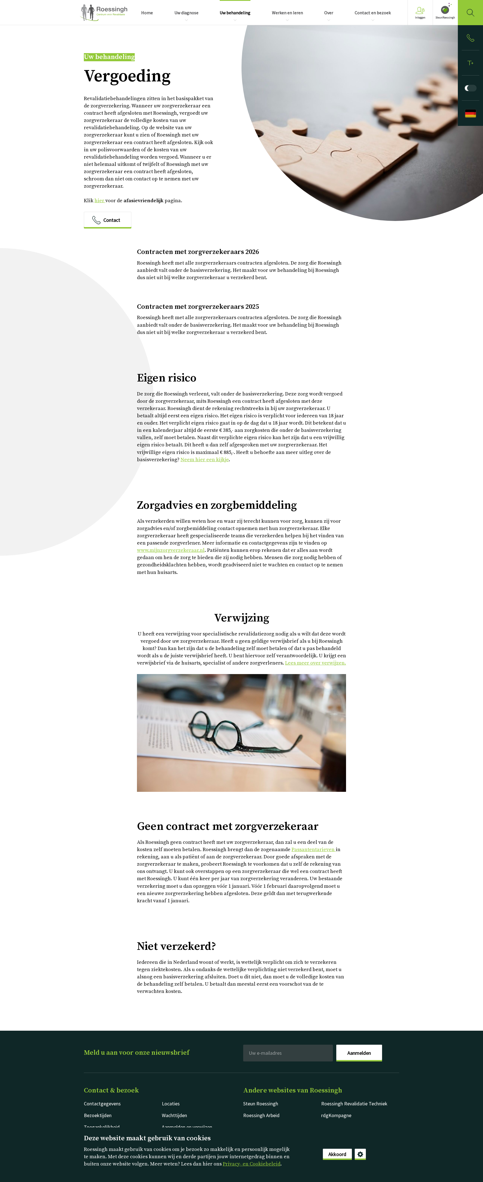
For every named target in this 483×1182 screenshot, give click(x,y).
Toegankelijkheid (102, 1127)
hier (99, 200)
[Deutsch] (470, 113)
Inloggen (420, 17)
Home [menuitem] (147, 12)
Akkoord (337, 1154)
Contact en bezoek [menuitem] (373, 12)
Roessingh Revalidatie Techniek (354, 1103)
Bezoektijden (98, 1115)
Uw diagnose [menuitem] (186, 12)
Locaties (171, 1103)
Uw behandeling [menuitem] (235, 12)
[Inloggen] (470, 37)
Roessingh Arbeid (261, 1115)
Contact (111, 220)
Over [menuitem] (328, 12)
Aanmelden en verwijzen (187, 1127)
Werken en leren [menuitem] (287, 12)
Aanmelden (359, 1053)
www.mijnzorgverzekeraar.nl (171, 550)
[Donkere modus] (470, 88)
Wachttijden (174, 1115)
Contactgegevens (102, 1103)
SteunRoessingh (445, 17)
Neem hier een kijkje (205, 459)
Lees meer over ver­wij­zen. (315, 663)
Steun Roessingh (260, 1103)
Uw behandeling (109, 57)
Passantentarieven (314, 849)
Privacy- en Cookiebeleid (251, 1164)
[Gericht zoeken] (470, 12)
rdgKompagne (336, 1115)
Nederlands (103, 12)
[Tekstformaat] (470, 63)
